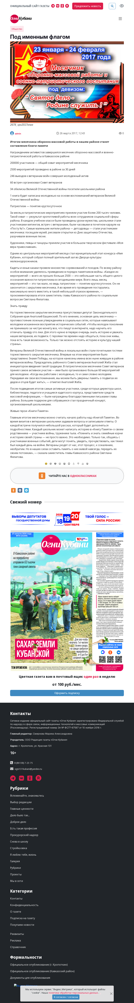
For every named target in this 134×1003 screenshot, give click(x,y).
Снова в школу (19, 841)
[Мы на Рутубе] (67, 6)
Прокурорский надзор (24, 835)
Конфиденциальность (24, 905)
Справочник (18, 947)
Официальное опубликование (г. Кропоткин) (39, 964)
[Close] (111, 993)
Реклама (15, 940)
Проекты (16, 874)
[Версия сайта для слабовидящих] (122, 6)
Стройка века (18, 848)
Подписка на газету (22, 918)
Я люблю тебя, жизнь (23, 854)
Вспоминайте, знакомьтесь (27, 795)
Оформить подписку (67, 693)
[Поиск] (112, 6)
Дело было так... (20, 815)
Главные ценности (21, 809)
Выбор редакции (21, 802)
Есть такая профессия (23, 828)
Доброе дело (18, 822)
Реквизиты (17, 934)
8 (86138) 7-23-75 (23, 762)
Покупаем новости (22, 925)
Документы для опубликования (30, 978)
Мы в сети (16, 881)
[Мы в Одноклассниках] (63, 6)
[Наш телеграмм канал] (53, 6)
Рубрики (15, 868)
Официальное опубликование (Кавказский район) (42, 971)
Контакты (16, 898)
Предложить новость (87, 6)
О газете (15, 911)
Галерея (15, 861)
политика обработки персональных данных (74, 992)
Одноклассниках (83, 476)
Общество (17, 28)
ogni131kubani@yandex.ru (28, 768)
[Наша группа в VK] (58, 6)
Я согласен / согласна (66, 997)
